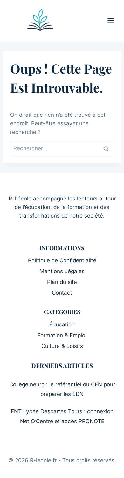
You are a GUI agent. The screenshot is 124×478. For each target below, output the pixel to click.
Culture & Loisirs (62, 346)
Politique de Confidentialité (62, 260)
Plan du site (62, 282)
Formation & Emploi (62, 335)
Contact (62, 293)
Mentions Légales (62, 271)
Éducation (62, 324)
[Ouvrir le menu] (114, 20)
